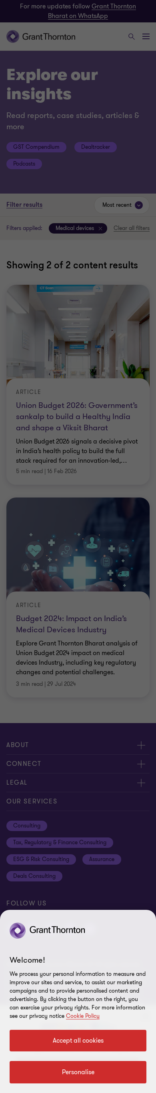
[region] (78, 1001)
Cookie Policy (83, 1016)
